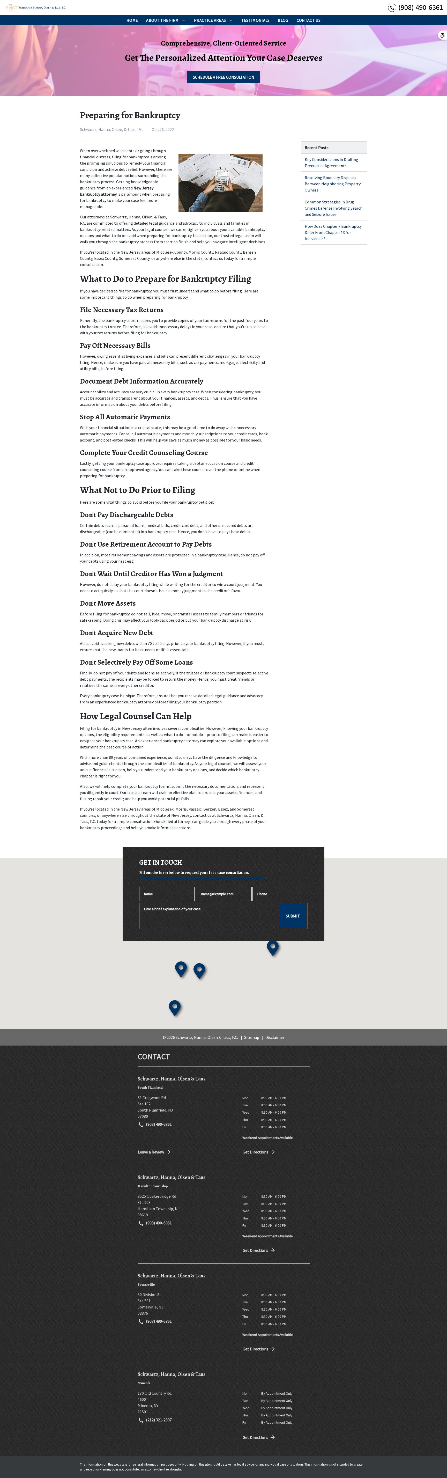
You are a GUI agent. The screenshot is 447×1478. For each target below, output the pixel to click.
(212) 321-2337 (158, 1419)
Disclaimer (274, 1037)
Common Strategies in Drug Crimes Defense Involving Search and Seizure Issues (333, 208)
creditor (204, 584)
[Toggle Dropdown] (183, 20)
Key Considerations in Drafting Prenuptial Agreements (331, 162)
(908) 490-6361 (158, 1124)
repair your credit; (108, 798)
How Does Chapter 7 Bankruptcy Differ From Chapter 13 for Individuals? (333, 232)
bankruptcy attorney (180, 740)
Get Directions (255, 1152)
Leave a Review (151, 1152)
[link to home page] (36, 7)
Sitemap (251, 1037)
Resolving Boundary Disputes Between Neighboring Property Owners (333, 184)
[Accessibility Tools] (442, 35)
